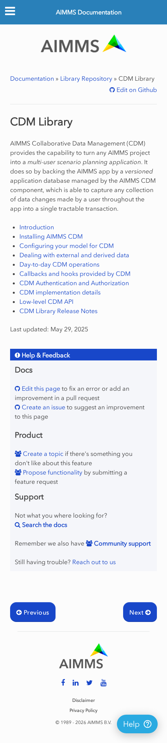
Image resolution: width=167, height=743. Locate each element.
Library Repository (86, 78)
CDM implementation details (60, 292)
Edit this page (40, 388)
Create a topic (42, 453)
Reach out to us (94, 562)
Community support (121, 543)
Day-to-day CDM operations (59, 264)
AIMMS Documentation (89, 12)
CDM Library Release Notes (58, 311)
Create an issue (42, 407)
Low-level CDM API (46, 301)
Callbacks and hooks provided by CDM (74, 273)
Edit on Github (136, 90)
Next (137, 612)
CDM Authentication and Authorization (74, 283)
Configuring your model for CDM (66, 245)
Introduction (36, 227)
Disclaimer (83, 700)
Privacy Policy (83, 710)
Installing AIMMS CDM (51, 236)
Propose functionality (51, 472)
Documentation (32, 78)
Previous (35, 612)
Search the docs (44, 524)
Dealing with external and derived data (74, 255)
